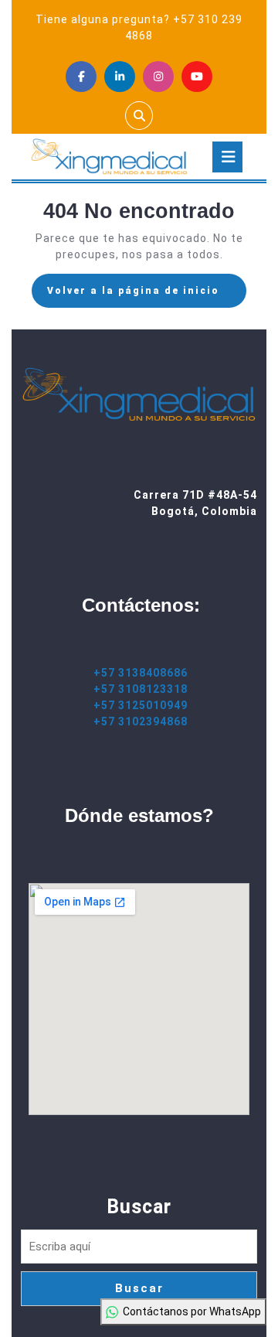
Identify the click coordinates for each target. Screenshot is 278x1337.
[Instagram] (158, 76)
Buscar (139, 1206)
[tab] (227, 157)
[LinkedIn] (119, 76)
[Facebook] (81, 76)
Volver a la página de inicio (146, 295)
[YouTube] (196, 76)
